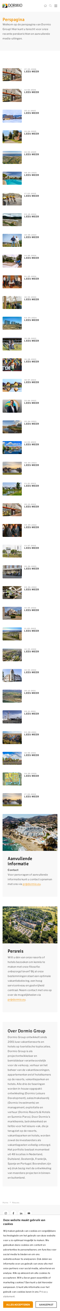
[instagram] (6, 1213)
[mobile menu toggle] (55, 6)
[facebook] (13, 1213)
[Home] (45, 5)
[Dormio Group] (20, 6)
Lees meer (31, 71)
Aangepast (46, 1304)
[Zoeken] (50, 5)
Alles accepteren (18, 1304)
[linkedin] (21, 1213)
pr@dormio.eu (31, 884)
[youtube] (29, 1213)
